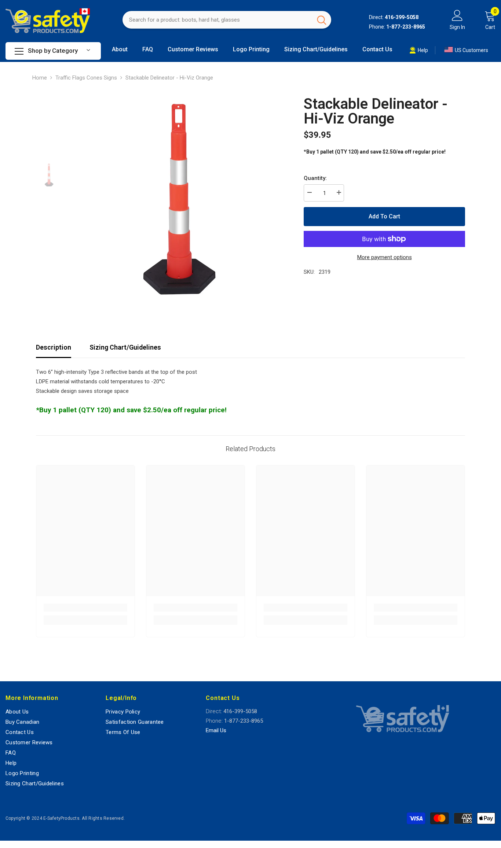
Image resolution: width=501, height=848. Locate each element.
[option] (177, 199)
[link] (85, 608)
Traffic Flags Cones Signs (86, 77)
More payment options (384, 257)
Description (53, 347)
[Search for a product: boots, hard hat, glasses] (226, 20)
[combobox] (217, 20)
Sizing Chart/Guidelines (125, 347)
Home (39, 77)
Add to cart (384, 216)
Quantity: (315, 178)
